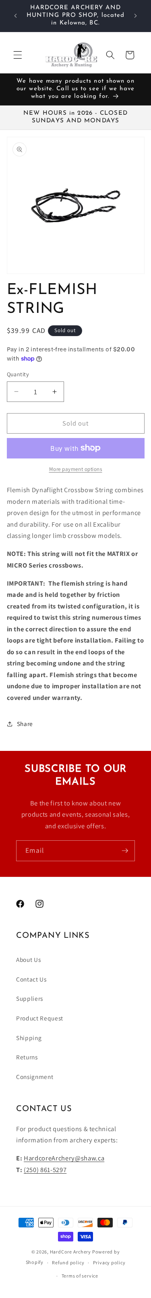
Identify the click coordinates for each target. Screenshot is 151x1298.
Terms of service (80, 1276)
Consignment (34, 1077)
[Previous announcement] (16, 15)
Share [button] (25, 724)
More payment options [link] (75, 469)
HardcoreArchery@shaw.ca (64, 1158)
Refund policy (68, 1262)
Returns (27, 1057)
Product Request (39, 1018)
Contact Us (31, 979)
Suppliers (29, 998)
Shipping (28, 1038)
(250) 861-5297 (45, 1169)
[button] (17, 55)
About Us (28, 959)
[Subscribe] (124, 850)
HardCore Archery (70, 1252)
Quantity (18, 374)
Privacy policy (109, 1262)
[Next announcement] (136, 15)
